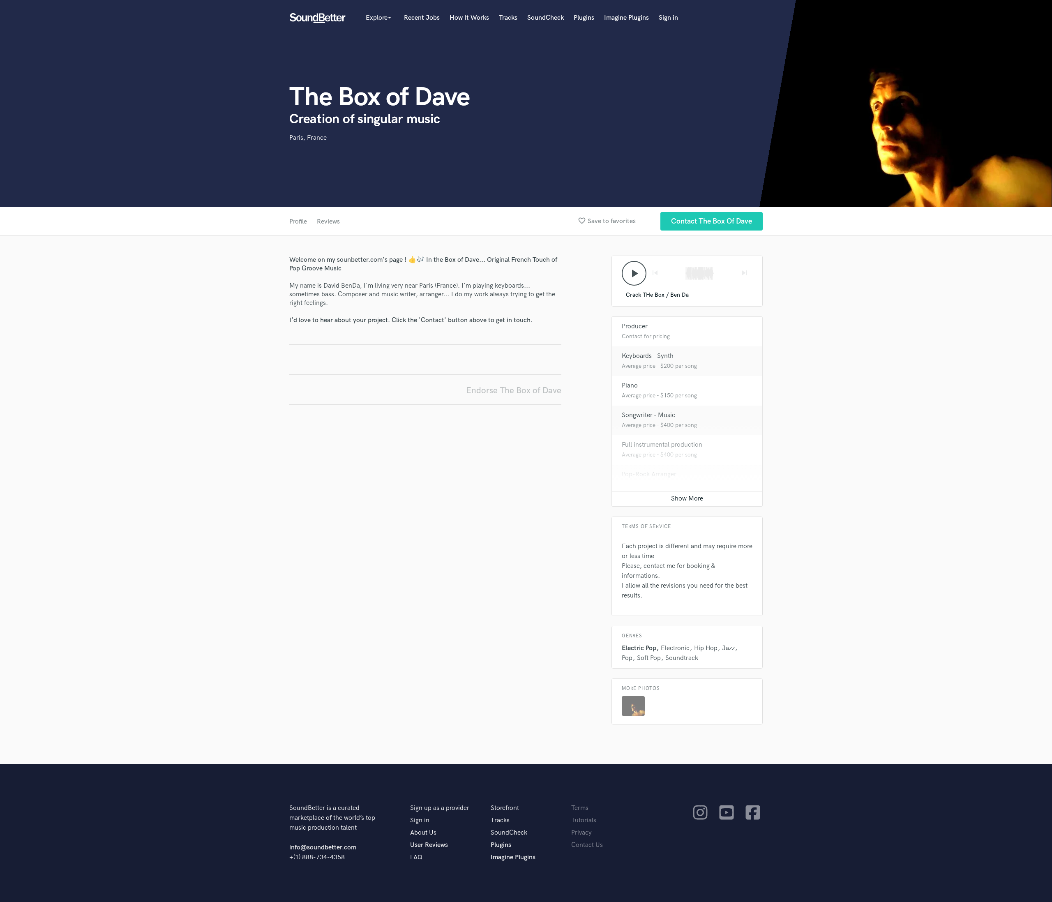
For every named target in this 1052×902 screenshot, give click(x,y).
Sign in (668, 18)
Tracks (508, 18)
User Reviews (429, 845)
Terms (579, 808)
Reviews (328, 222)
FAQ (416, 857)
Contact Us (587, 845)
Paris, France (308, 138)
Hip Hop (705, 648)
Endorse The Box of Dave (513, 390)
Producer (635, 326)
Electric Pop (639, 648)
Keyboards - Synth (648, 356)
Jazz (728, 648)
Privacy (581, 833)
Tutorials (583, 820)
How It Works (469, 18)
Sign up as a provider (439, 808)
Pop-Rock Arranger (649, 474)
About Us (423, 833)
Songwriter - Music (648, 415)
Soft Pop (649, 658)
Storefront (505, 808)
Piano (630, 386)
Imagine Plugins (626, 18)
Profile (298, 222)
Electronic (675, 648)
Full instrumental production (662, 445)
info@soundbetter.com (322, 847)
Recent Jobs (422, 18)
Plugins (584, 18)
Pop (627, 658)
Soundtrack (681, 658)
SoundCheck (545, 18)
